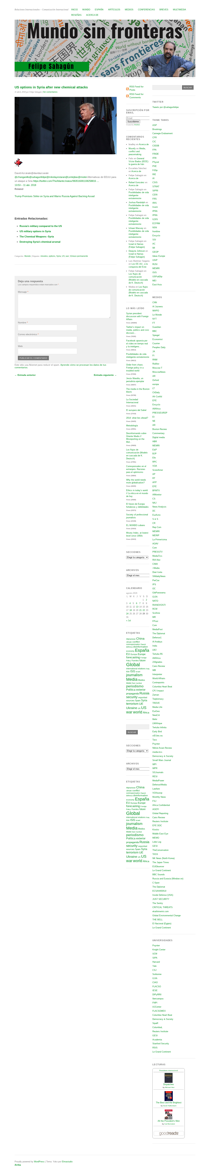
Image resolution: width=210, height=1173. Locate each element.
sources (130, 700)
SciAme (156, 613)
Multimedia (179, 9)
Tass (154, 739)
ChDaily (156, 392)
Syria (58, 256)
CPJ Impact (158, 690)
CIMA (155, 564)
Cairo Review (158, 666)
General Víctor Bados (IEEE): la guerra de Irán (139, 161)
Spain (137, 700)
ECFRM (156, 223)
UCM (154, 953)
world (137, 712)
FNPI (154, 1002)
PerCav (155, 580)
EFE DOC (157, 825)
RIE (154, 174)
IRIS (154, 203)
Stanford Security (160, 1043)
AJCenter (156, 1007)
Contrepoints (158, 682)
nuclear (139, 683)
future (142, 660)
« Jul (128, 620)
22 (144, 610)
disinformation (140, 647)
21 (140, 610)
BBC (154, 331)
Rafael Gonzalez (136, 182)
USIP (155, 260)
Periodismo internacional (168, 1070)
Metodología (132, 425)
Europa (134, 654)
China (140, 638)
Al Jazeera (157, 306)
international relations (136, 668)
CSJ (154, 970)
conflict (136, 641)
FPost (155, 621)
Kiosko (155, 829)
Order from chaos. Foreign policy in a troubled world (135, 368)
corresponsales (133, 644)
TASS (155, 854)
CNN (154, 302)
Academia (157, 1039)
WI (153, 248)
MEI (154, 280)
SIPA (154, 958)
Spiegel (155, 335)
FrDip (155, 170)
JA (153, 351)
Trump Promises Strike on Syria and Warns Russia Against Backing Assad (54, 196)
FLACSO (156, 986)
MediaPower (158, 780)
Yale (154, 966)
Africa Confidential (161, 805)
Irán (128, 671)
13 (137, 607)
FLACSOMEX (159, 1011)
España (99, 9)
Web (20, 346)
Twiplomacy (158, 699)
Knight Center (158, 949)
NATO (155, 601)
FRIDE (155, 154)
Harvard (156, 962)
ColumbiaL (157, 1027)
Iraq (147, 669)
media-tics (157, 752)
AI (153, 178)
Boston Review (159, 429)
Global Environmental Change (166, 915)
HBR (154, 441)
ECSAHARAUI (159, 891)
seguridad (142, 697)
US (63, 256)
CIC (154, 141)
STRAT (155, 186)
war (67, 256)
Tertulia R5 (157, 654)
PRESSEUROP (159, 413)
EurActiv (156, 515)
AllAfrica (156, 408)
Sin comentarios (50, 92)
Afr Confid (157, 396)
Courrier (156, 343)
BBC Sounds (158, 874)
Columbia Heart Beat (162, 686)
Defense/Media (159, 784)
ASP (154, 125)
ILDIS (155, 219)
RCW (154, 609)
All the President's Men (169, 1121)
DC (153, 511)
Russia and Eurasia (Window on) (167, 878)
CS (153, 498)
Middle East (130, 683)
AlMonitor (156, 494)
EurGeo (156, 711)
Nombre (23, 322)
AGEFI (155, 809)
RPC (154, 462)
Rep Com (156, 527)
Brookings (157, 129)
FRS (154, 199)
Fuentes (135, 660)
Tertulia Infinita (159, 727)
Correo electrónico (28, 334)
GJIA (154, 978)
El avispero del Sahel (136, 410)
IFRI (154, 158)
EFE (154, 400)
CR (153, 523)
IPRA (155, 211)
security (131, 697)
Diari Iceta (157, 572)
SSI (154, 239)
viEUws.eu (157, 735)
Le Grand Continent (161, 870)
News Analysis (159, 507)
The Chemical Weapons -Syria (37, 236)
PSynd (155, 162)
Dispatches (168, 1084)
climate (129, 642)
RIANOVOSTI (159, 605)
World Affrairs (158, 678)
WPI (154, 764)
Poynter (156, 744)
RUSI (155, 264)
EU (128, 654)
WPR (154, 768)
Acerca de (92, 15)
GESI (155, 846)
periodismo (135, 686)
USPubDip (157, 276)
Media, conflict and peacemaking (137, 151)
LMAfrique (157, 723)
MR (154, 617)
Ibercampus (158, 998)
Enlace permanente (79, 256)
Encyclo (156, 235)
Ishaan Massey (136, 228)
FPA (154, 150)
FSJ (154, 801)
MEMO (155, 838)
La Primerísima (159, 539)
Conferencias (146, 9)
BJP (154, 453)
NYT (154, 319)
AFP (154, 482)
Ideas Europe (158, 256)
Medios (129, 9)
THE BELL (157, 919)
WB (154, 670)
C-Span (155, 882)
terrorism (132, 703)
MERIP (155, 535)
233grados (157, 662)
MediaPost (157, 629)
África (146, 712)
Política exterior (136, 689)
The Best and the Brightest (168, 1102)
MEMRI (156, 268)
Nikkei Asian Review (162, 748)
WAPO (155, 310)
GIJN (154, 597)
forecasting (133, 657)
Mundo (86, 9)
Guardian (156, 327)
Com (154, 547)
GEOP (155, 252)
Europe (142, 654)
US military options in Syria (35, 231)
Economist (157, 339)
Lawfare (156, 789)
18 (130, 610)
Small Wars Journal (161, 760)
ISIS (132, 671)
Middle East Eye (160, 833)
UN (139, 708)
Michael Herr (169, 1087)
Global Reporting (160, 813)
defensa (129, 647)
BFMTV (156, 490)
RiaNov (155, 364)
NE (153, 421)
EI (153, 417)
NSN (154, 227)
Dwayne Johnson (137, 251)
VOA (154, 466)
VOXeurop (157, 793)
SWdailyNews (159, 576)
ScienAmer (157, 470)
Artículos (114, 9)
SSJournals (157, 772)
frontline (156, 231)
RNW (154, 359)
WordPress (39, 1161)
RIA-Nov (156, 560)
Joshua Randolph (137, 202)
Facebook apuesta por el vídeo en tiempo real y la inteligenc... (137, 343)
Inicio (74, 9)
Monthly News (159, 797)
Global (133, 664)
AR (153, 376)
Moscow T (157, 368)
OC (154, 588)
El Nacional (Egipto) (161, 923)
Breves (163, 9)
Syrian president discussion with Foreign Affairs (137, 316)
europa (155, 384)
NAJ (154, 503)
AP (153, 474)
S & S (155, 519)
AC (153, 244)
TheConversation (160, 850)
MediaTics (157, 556)
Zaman (155, 695)
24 (127, 613)
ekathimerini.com (160, 911)
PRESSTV (157, 552)
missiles (44, 256)
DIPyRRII (156, 994)
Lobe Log (156, 842)
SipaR (155, 1023)
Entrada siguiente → (105, 375)
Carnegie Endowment (162, 133)
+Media (155, 568)
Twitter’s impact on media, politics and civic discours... (137, 330)
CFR (154, 137)
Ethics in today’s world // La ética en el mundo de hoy (137, 493)
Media (131, 679)
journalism (134, 675)
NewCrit (156, 715)
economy (130, 651)
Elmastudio (67, 1161)
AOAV (155, 543)
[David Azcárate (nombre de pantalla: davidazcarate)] (18, 165)
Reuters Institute (160, 821)
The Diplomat (158, 633)
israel (138, 672)
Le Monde (157, 314)
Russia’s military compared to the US (41, 226)
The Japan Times (160, 862)
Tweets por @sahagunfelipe (165, 107)
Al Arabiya (157, 641)
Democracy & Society (162, 756)
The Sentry (157, 903)
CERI (155, 194)
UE (141, 703)
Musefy (132, 148)
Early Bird (157, 731)
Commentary (158, 433)
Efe (154, 457)
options (52, 256)
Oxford (155, 380)
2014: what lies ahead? (137, 418)
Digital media (158, 437)
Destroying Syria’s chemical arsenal (40, 241)
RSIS (155, 1047)
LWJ (154, 650)
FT (153, 323)
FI (153, 355)
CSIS (155, 182)
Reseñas (76, 15)
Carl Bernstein (169, 1124)
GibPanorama (158, 592)
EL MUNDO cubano (135, 525)
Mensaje (23, 292)
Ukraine (131, 708)
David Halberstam (169, 1106)
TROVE (156, 703)
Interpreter (157, 674)
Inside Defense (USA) (162, 895)
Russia (144, 693)
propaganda (132, 693)
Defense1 (156, 637)
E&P (154, 449)
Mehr (154, 719)
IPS (154, 584)
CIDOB (155, 145)
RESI (155, 776)
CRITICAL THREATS (162, 907)
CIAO (155, 982)
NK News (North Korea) (163, 858)
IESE (155, 990)
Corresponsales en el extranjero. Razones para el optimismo (136, 469)
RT (153, 478)
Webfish (137, 125)
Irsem (155, 207)
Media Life (157, 707)
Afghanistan (131, 639)
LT (153, 388)
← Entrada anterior (25, 375)
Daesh (143, 644)
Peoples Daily (159, 347)
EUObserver (158, 866)
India (154, 646)
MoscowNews (159, 372)
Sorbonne (156, 974)
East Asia (157, 284)
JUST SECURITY (160, 899)
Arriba (18, 1165)
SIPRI (155, 190)
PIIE (154, 166)
